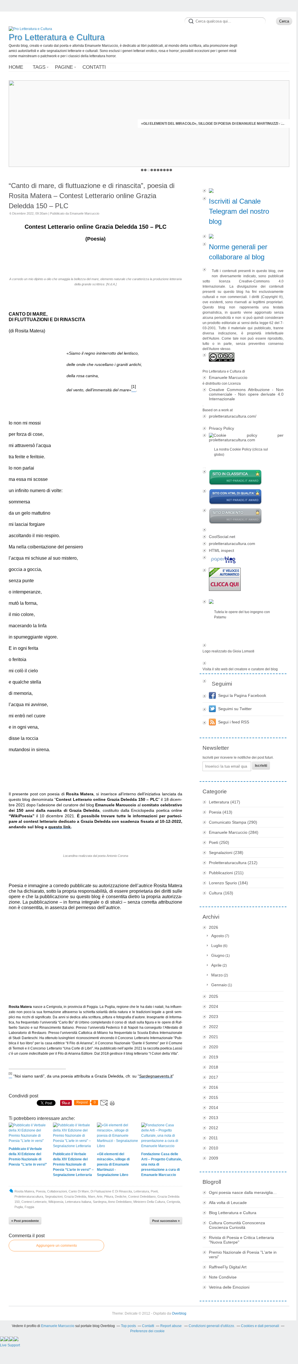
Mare (91, 1196)
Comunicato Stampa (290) (233, 822)
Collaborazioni (57, 1191)
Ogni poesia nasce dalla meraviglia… (243, 1192)
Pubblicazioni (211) (226, 872)
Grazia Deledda (75, 1196)
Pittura (108, 1196)
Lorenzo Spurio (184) (228, 883)
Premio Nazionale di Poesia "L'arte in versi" (243, 1254)
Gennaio (219, 984)
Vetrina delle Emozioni (229, 1287)
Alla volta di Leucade (228, 1202)
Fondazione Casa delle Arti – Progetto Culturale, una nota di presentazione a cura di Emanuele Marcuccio (213, 124)
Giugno (218, 955)
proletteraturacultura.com (232, 543)
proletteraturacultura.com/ (232, 416)
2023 (213, 1016)
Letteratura (141, 1191)
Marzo (217, 975)
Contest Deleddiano (142, 1196)
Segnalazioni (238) (226, 852)
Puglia (18, 1207)
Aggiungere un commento (56, 1246)
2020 (213, 1047)
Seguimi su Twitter (235, 708)
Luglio (216, 945)
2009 (213, 1158)
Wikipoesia (55, 1201)
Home (16, 67)
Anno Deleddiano (120, 1201)
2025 (213, 996)
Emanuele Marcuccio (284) (233, 832)
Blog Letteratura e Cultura (232, 1212)
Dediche (120, 1196)
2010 (213, 1148)
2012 (213, 1127)
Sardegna (99, 1201)
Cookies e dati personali (260, 1326)
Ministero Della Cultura (149, 1201)
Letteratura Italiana (78, 1201)
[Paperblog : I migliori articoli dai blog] (243, 560)
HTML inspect (221, 550)
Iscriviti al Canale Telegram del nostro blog (239, 211)
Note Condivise (223, 1277)
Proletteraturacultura (28, 1196)
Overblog (179, 1313)
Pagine (64, 67)
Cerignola (173, 1201)
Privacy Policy (221, 428)
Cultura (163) (221, 893)
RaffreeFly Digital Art (228, 1267)
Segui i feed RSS (233, 722)
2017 (213, 1077)
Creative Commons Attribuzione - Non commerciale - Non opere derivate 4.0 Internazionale (246, 394)
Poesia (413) (220, 812)
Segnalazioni (53, 1196)
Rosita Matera (24, 1191)
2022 (213, 1026)
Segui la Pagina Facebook (242, 695)
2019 (213, 1057)
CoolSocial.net (222, 536)
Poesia (40, 1191)
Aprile (216, 965)
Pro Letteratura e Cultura (57, 37)
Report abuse (171, 1326)
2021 (213, 1036)
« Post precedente (25, 1220)
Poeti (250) (219, 842)
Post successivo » (166, 1220)
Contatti (94, 67)
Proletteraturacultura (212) (233, 862)
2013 (213, 1117)
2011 (213, 1138)
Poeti (154, 1191)
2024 (213, 1006)
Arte (99, 1196)
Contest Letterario (34, 1201)
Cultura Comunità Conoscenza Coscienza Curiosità (237, 1225)
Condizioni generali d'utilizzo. (212, 1326)
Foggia (29, 1207)
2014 (213, 1107)
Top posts (128, 1326)
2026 (213, 927)
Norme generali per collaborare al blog (238, 252)
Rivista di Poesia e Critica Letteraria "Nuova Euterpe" (241, 1239)
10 (171, 170)
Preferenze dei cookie (147, 1331)
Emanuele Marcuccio (228, 377)
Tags (39, 67)
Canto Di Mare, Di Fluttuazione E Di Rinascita (100, 1191)
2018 (213, 1067)
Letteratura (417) (224, 802)
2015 (213, 1097)
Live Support (10, 1345)
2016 (213, 1087)
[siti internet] (243, 497)
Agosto (217, 935)
